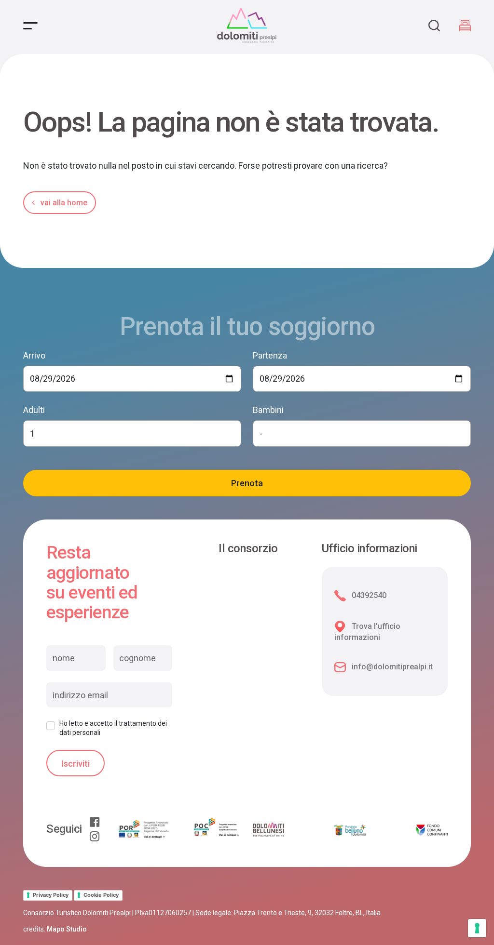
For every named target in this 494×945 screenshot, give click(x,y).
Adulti (34, 410)
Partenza (270, 355)
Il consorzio (248, 549)
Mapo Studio (67, 929)
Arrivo (34, 355)
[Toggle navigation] (30, 25)
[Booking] (465, 25)
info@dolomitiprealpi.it (392, 666)
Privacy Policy (51, 895)
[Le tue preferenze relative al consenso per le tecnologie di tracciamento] (477, 928)
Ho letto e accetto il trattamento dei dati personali (113, 727)
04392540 (369, 595)
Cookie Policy (101, 895)
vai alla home (63, 202)
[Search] (434, 25)
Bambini (268, 410)
